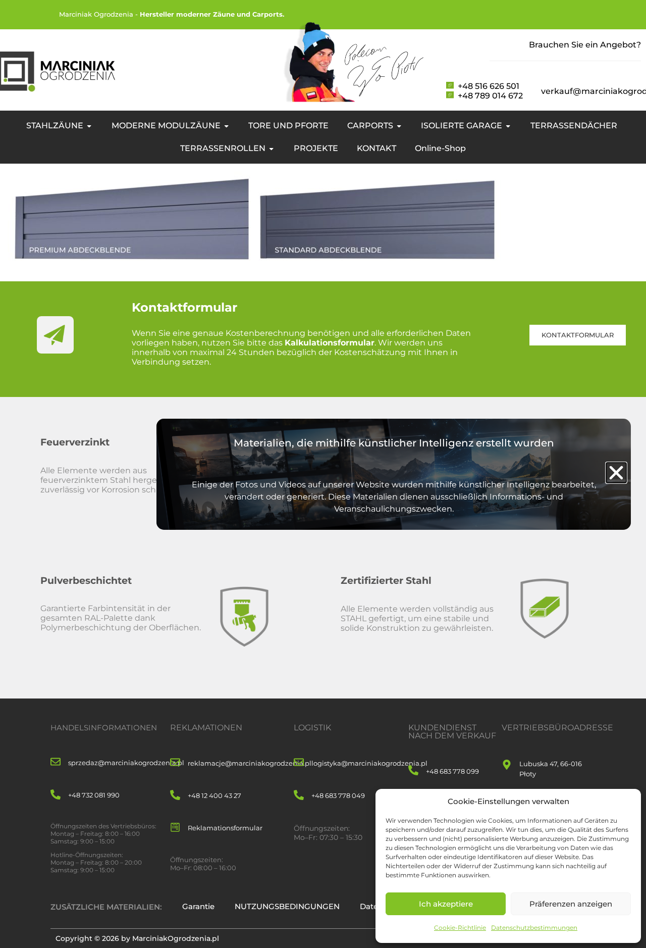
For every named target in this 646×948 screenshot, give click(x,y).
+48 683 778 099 (452, 771)
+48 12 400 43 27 (214, 795)
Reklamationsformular (225, 828)
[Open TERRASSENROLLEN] (271, 148)
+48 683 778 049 (338, 795)
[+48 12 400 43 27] (175, 796)
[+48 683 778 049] (299, 796)
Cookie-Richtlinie (460, 927)
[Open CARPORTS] (399, 126)
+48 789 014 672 (490, 96)
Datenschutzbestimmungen (534, 927)
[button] (616, 472)
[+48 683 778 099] (413, 771)
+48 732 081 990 (94, 795)
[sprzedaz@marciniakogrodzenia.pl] (55, 762)
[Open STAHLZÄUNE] (89, 126)
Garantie (198, 906)
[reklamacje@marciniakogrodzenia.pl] (175, 763)
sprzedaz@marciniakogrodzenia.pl (126, 763)
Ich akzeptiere (446, 904)
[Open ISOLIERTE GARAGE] (508, 126)
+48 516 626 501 (488, 86)
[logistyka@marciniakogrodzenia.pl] (299, 763)
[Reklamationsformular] (175, 828)
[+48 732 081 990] (55, 795)
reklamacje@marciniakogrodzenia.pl (249, 763)
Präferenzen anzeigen (570, 904)
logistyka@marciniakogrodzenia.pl (369, 763)
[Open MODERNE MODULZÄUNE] (226, 126)
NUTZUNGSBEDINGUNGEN (287, 906)
